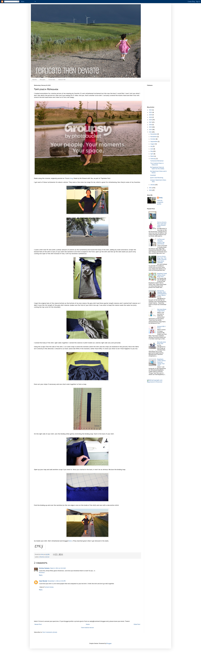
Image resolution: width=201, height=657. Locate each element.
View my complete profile (160, 202)
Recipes (42, 79)
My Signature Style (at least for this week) (157, 167)
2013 (150, 129)
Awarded (153, 175)
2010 (150, 190)
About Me (61, 79)
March (152, 156)
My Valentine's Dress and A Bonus (158, 171)
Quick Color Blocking (156, 177)
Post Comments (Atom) (50, 632)
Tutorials (51, 79)
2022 (150, 110)
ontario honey (49, 587)
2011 (150, 187)
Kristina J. (42, 572)
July (151, 146)
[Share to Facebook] (60, 554)
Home (34, 79)
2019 (150, 117)
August (152, 144)
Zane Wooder (43, 581)
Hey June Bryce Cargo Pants (161, 310)
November (153, 136)
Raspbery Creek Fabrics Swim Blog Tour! (162, 275)
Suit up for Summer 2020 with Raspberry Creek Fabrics (161, 293)
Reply (40, 575)
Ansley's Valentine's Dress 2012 (158, 180)
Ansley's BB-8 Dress (161, 327)
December (153, 134)
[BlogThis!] (56, 554)
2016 (150, 124)
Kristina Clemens (44, 568)
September (154, 141)
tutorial (47, 557)
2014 (150, 127)
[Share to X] (58, 554)
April (152, 154)
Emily (160, 197)
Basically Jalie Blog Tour (161, 342)
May (151, 151)
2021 (150, 112)
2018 (150, 119)
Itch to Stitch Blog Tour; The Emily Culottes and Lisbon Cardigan (161, 259)
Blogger (108, 643)
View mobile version (87, 627)
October (153, 139)
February (153, 158)
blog (71, 178)
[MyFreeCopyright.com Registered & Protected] (157, 382)
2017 (150, 122)
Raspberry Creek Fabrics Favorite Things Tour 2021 (161, 362)
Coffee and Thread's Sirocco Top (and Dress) (160, 242)
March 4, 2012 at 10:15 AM (58, 568)
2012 (150, 132)
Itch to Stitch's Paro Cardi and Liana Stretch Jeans (161, 224)
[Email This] (54, 554)
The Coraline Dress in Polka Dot (157, 163)
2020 (150, 115)
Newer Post (38, 624)
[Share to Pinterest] (62, 554)
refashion (42, 557)
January (152, 184)
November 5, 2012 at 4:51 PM (57, 581)
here (70, 541)
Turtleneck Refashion (157, 161)
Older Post (137, 624)
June (151, 149)
